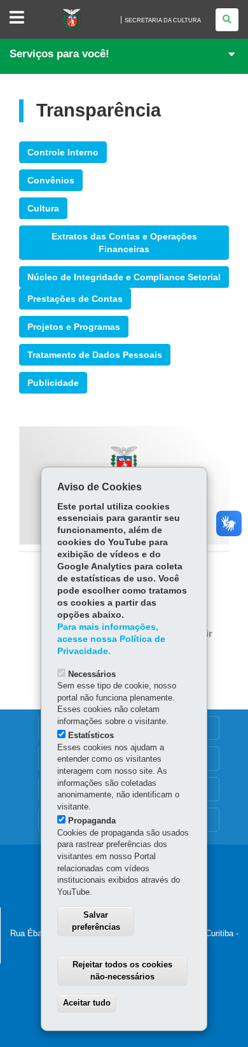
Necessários (92, 674)
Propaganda (92, 820)
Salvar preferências (96, 921)
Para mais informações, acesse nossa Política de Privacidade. (111, 639)
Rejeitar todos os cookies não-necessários (122, 970)
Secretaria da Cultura (163, 20)
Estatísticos (91, 735)
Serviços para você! (59, 54)
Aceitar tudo (87, 1003)
